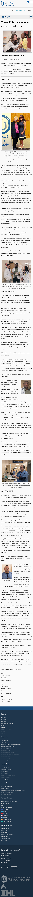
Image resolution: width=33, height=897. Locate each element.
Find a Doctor (4, 773)
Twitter (5, 811)
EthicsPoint (4, 830)
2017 (25, 10)
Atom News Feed (7, 821)
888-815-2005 (15, 867)
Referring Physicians (6, 779)
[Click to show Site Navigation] (31, 2)
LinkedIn (5, 817)
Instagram (5, 815)
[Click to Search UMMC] (28, 2)
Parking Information (6, 729)
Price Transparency (5, 777)
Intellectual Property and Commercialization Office (13, 790)
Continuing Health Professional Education (11, 744)
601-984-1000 (14, 866)
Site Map (3, 731)
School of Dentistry (5, 750)
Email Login (4, 719)
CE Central (3, 717)
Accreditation (4, 740)
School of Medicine (5, 756)
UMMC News (4, 805)
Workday (3, 733)
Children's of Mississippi (6, 769)
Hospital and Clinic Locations (8, 775)
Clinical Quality (4, 771)
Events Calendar (5, 803)
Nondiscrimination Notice (7, 834)
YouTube (5, 813)
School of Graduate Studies (7, 752)
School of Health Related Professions (10, 754)
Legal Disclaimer (5, 832)
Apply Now (3, 742)
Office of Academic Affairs (7, 746)
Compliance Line (5, 828)
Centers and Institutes (6, 786)
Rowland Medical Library (7, 748)
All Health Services (5, 767)
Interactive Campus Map (7, 723)
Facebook (5, 809)
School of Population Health (8, 760)
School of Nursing (5, 758)
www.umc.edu (4, 862)
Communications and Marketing (9, 801)
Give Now (3, 721)
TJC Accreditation (5, 838)
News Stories (9, 5)
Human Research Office (7, 788)
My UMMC (3, 727)
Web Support (4, 840)
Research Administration (7, 792)
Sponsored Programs (6, 794)
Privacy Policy (4, 836)
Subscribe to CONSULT (6, 807)
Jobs (2, 725)
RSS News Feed (7, 819)
